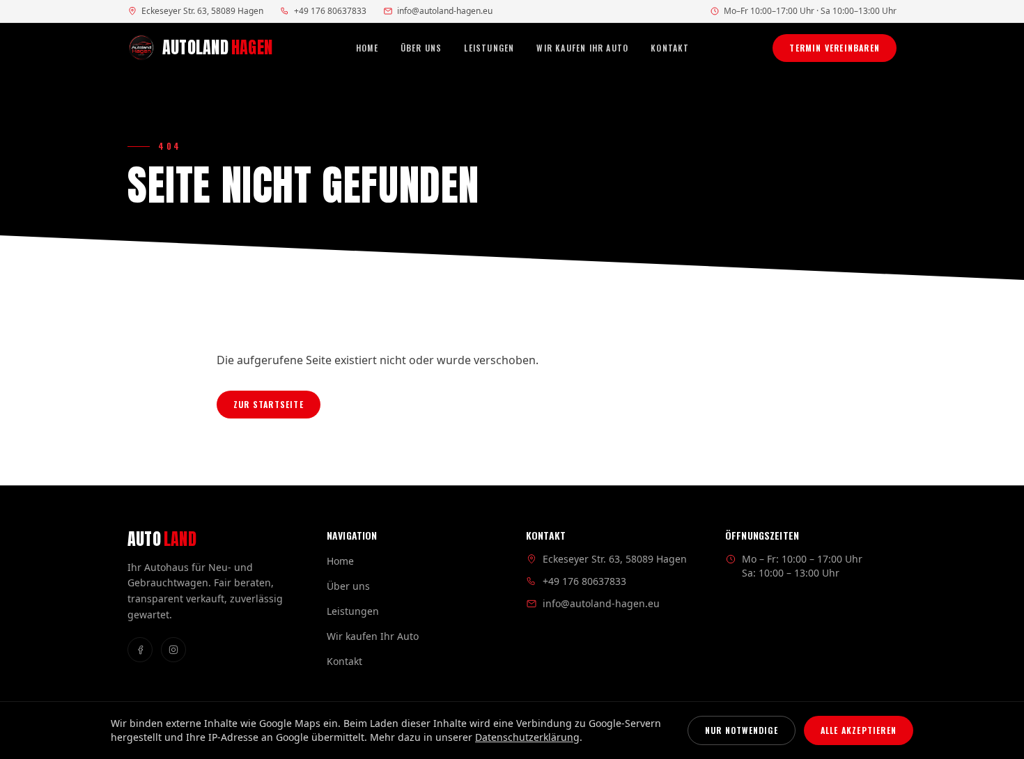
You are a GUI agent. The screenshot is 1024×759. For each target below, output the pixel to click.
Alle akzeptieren (859, 730)
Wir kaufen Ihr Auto (582, 48)
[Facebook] (140, 649)
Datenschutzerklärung (527, 737)
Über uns (421, 48)
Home (367, 48)
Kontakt (670, 48)
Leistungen (489, 48)
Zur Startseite (268, 404)
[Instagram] (173, 649)
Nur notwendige (741, 730)
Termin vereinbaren (834, 48)
